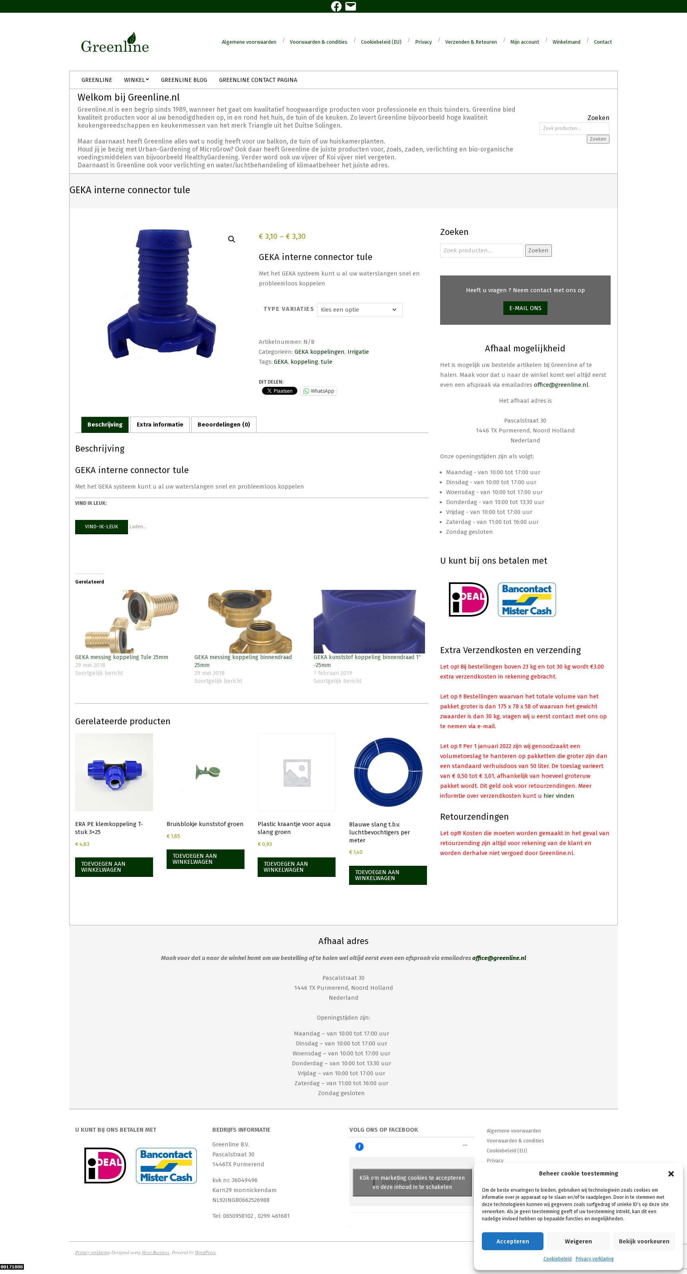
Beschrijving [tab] (104, 424)
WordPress (205, 1252)
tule (326, 361)
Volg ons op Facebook (383, 1129)
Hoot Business (155, 1252)
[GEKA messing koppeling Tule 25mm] (130, 621)
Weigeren (578, 1241)
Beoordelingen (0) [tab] (224, 424)
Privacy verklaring (595, 1259)
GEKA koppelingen (320, 351)
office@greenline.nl (561, 384)
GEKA (281, 361)
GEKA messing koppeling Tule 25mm (121, 657)
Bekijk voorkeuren (644, 1241)
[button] (671, 1174)
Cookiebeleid (557, 1259)
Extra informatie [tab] (160, 424)
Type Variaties (289, 308)
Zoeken (598, 139)
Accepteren (513, 1241)
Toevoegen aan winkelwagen (103, 866)
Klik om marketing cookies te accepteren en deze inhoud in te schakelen (412, 1183)
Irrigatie (358, 351)
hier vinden (558, 795)
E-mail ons (525, 308)
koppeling (304, 361)
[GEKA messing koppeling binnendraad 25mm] (250, 621)
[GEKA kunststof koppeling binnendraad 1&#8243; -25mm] (369, 621)
